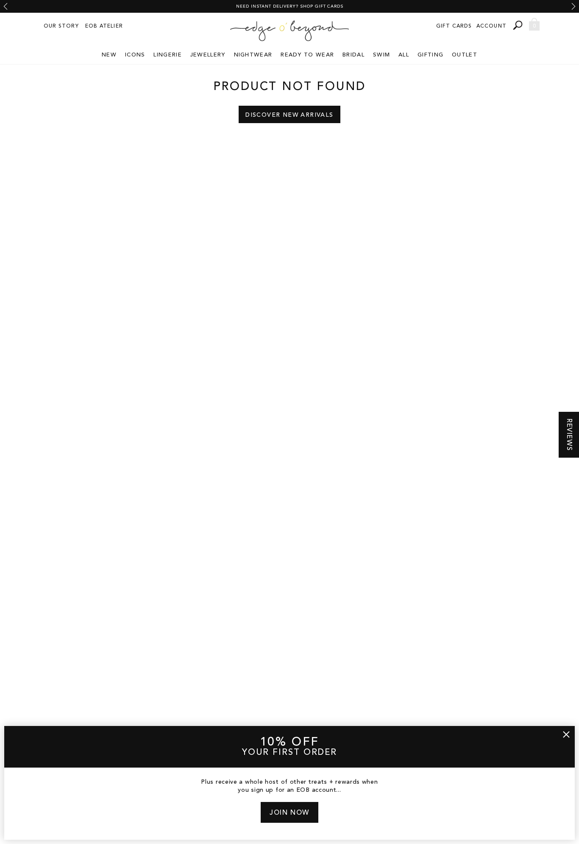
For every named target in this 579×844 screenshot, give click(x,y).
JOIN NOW (289, 813)
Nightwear (253, 55)
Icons (135, 55)
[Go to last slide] (5, 6)
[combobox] (519, 25)
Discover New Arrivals (289, 115)
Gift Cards (454, 26)
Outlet (464, 55)
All (403, 55)
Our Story (61, 26)
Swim (381, 55)
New (109, 55)
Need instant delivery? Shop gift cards (289, 6)
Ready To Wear (307, 55)
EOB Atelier (104, 26)
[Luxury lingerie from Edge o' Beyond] (289, 31)
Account (491, 26)
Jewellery (207, 55)
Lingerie (167, 55)
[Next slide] (573, 6)
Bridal (353, 55)
